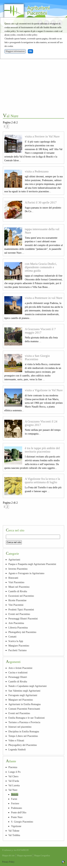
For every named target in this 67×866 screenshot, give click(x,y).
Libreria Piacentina (18, 627)
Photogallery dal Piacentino (22, 632)
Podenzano (16, 807)
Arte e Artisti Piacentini (20, 668)
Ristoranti (13, 577)
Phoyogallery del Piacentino (22, 745)
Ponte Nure (17, 817)
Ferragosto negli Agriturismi (22, 695)
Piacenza (12, 767)
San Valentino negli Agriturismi (24, 690)
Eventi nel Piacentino (19, 614)
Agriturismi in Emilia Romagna (24, 704)
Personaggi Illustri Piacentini (23, 618)
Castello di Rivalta (17, 591)
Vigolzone (16, 826)
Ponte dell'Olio (18, 812)
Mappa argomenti (24, 855)
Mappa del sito (8, 855)
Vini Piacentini (15, 604)
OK (30, 51)
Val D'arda (13, 780)
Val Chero (13, 776)
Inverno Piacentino (18, 568)
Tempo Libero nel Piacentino (23, 736)
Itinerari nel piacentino (19, 726)
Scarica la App (15, 641)
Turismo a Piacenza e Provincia (24, 722)
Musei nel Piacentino (18, 586)
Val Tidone (13, 830)
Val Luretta (14, 785)
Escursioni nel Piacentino (21, 595)
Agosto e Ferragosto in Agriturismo (26, 573)
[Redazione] (63, 862)
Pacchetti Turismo (17, 650)
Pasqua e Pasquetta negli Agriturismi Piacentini (32, 564)
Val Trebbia (14, 835)
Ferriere (15, 803)
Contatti (12, 636)
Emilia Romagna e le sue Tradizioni (26, 717)
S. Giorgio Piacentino (22, 821)
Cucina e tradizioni (18, 672)
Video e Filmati (16, 740)
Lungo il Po (14, 771)
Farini (14, 798)
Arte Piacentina (16, 623)
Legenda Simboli (17, 749)
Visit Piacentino (16, 582)
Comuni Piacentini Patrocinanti (24, 708)
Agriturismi (14, 559)
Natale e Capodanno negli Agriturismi (27, 686)
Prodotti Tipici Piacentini (21, 609)
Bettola (14, 794)
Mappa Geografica (42, 855)
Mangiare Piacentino (18, 645)
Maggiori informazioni (15, 51)
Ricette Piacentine (17, 600)
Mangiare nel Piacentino (20, 699)
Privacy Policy (8, 862)
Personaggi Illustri (17, 677)
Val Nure (12, 789)
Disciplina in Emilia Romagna (23, 731)
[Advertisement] (33, 75)
